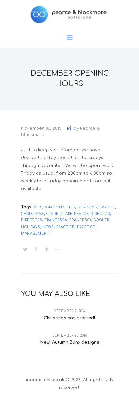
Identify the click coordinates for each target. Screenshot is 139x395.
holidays (30, 227)
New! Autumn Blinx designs (69, 342)
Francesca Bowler (89, 220)
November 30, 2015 (41, 128)
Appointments (60, 207)
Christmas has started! (69, 318)
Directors (31, 220)
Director (100, 214)
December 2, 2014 (70, 311)
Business (87, 207)
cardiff (107, 207)
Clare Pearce (75, 214)
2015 (38, 207)
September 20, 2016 (69, 335)
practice (65, 227)
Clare (52, 214)
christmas (32, 214)
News (48, 227)
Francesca (56, 220)
